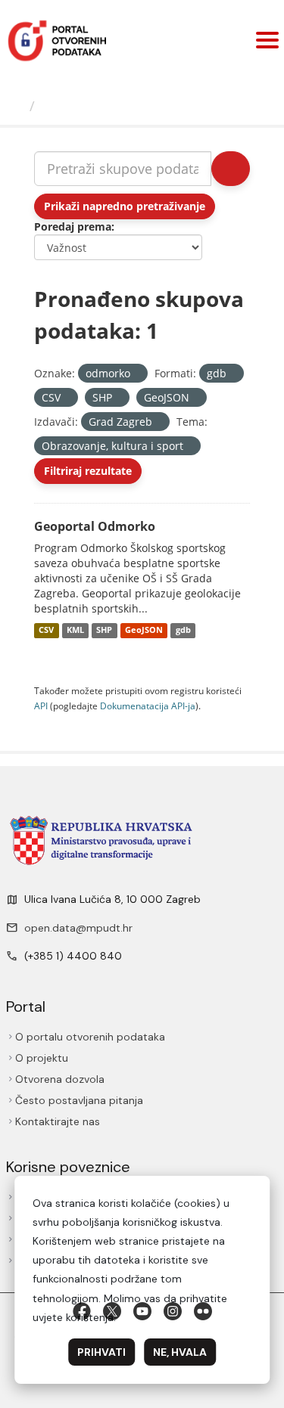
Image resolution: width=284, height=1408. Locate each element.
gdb (183, 630)
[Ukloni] (136, 374)
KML (75, 630)
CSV (46, 630)
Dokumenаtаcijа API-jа (147, 705)
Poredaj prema (72, 226)
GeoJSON (144, 630)
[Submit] (230, 168)
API (41, 705)
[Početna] (16, 106)
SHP (104, 630)
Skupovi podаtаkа (103, 106)
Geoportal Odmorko (94, 526)
